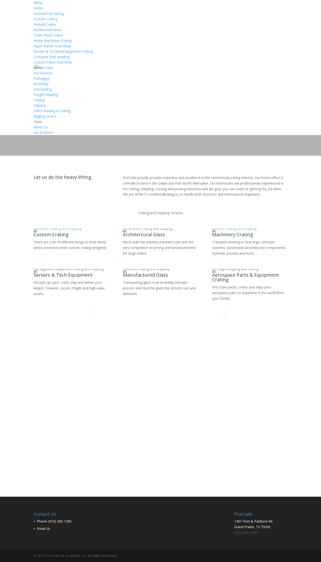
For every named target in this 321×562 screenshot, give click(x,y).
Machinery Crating (232, 234)
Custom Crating (51, 234)
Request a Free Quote (160, 462)
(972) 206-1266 (229, 443)
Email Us (43, 528)
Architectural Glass (144, 234)
